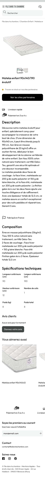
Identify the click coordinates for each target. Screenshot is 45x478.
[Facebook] (3, 458)
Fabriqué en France (15, 217)
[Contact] (40, 6)
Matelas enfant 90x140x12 (14, 382)
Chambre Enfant (26, 21)
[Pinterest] (15, 458)
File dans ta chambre (10, 21)
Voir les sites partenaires (22, 97)
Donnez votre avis (13, 329)
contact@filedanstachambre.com (15, 447)
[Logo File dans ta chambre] (15, 7)
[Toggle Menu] (3, 6)
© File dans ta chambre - (12, 466)
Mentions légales (28, 466)
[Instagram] (9, 458)
